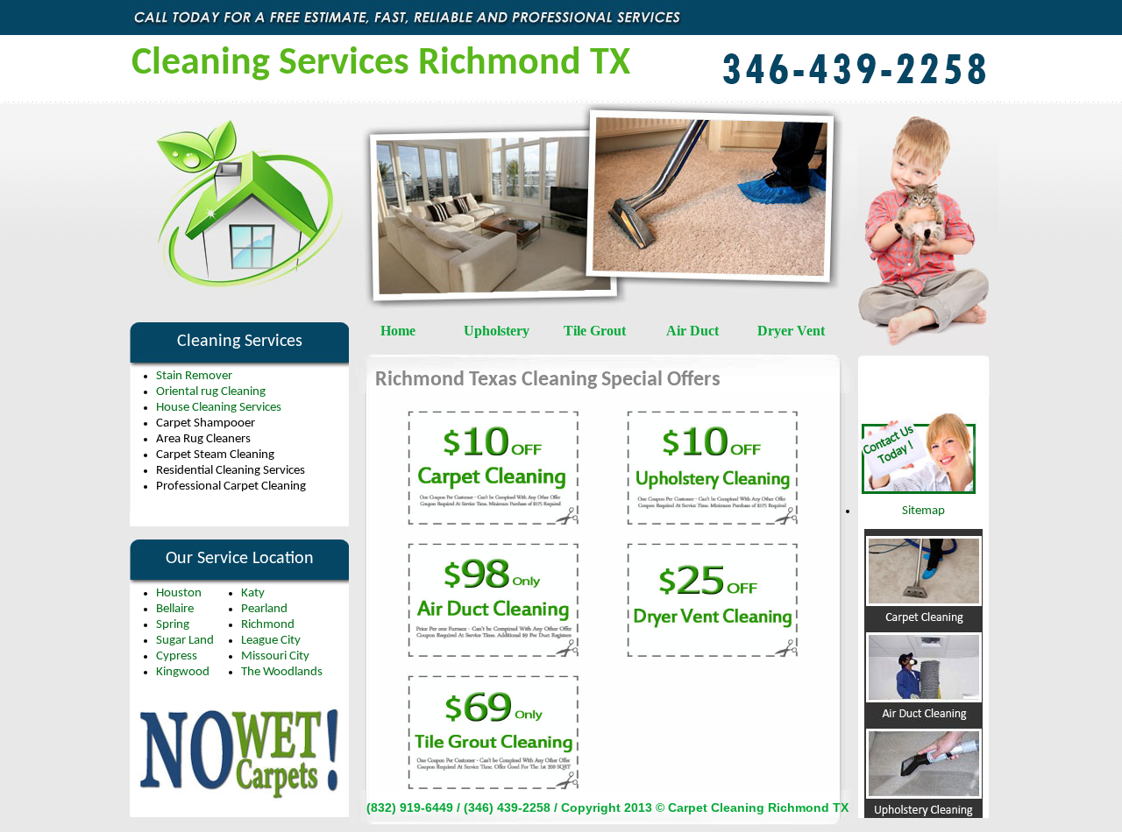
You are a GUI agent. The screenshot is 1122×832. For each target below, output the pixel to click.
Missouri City (275, 656)
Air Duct (692, 330)
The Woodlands (282, 672)
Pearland (264, 609)
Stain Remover (194, 376)
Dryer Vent (791, 330)
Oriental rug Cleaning (211, 391)
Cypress (176, 656)
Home (397, 330)
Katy (253, 593)
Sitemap (923, 511)
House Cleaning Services (218, 407)
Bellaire (175, 609)
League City (271, 640)
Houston (179, 593)
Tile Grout (595, 330)
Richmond (268, 624)
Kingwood (182, 672)
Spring (172, 624)
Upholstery (496, 330)
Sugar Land (185, 640)
